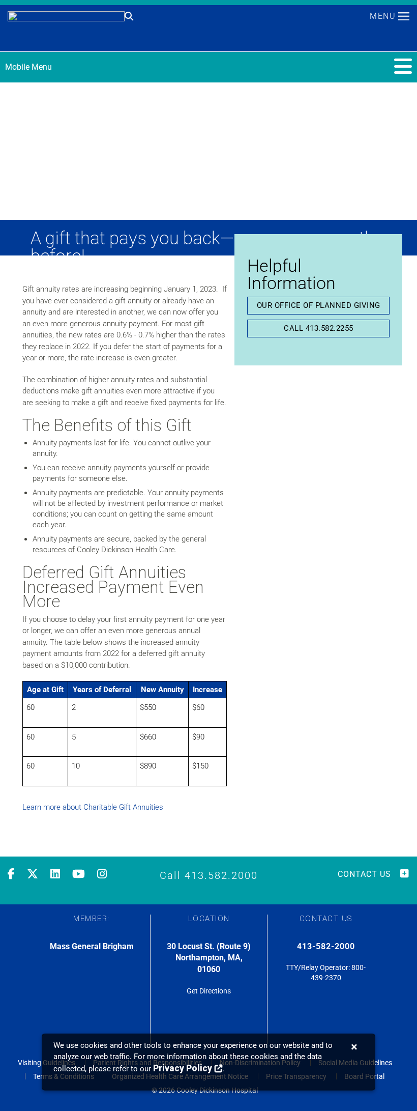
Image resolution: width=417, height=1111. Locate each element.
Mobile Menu (28, 67)
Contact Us (364, 874)
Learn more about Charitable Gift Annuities (92, 807)
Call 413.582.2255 (318, 328)
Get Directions (209, 991)
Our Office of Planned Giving (318, 305)
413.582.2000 (221, 875)
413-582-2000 (326, 946)
